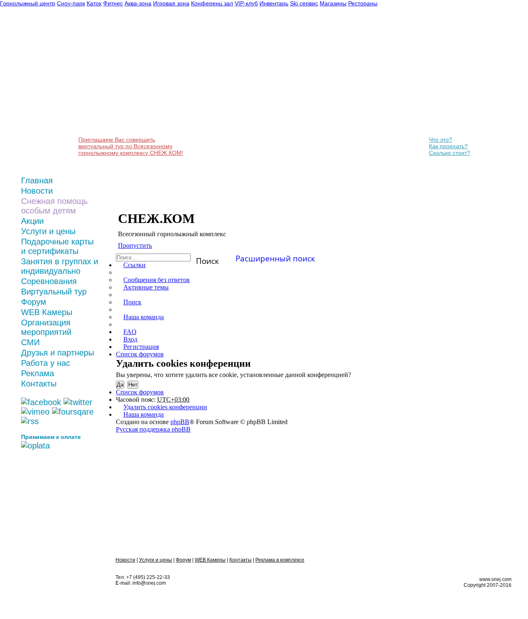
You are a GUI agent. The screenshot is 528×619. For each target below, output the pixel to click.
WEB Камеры (46, 312)
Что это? (440, 139)
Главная (37, 180)
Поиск (207, 258)
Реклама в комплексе (279, 560)
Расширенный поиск (275, 257)
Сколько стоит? (449, 152)
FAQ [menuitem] (130, 331)
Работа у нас (45, 363)
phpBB (179, 421)
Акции (32, 220)
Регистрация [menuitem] (141, 346)
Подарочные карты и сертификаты (57, 246)
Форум (33, 301)
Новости (37, 190)
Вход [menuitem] (130, 339)
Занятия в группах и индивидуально (59, 266)
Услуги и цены (48, 231)
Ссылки (134, 264)
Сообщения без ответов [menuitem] (156, 279)
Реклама (37, 373)
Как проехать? (448, 146)
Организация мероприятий (46, 327)
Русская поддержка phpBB (153, 429)
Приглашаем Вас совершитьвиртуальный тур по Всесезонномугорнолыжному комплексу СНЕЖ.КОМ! (130, 146)
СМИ (30, 342)
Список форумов (140, 392)
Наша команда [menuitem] (143, 316)
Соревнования (49, 281)
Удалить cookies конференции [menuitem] (165, 406)
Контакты (39, 383)
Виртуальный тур (54, 291)
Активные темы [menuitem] (146, 287)
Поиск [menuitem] (132, 302)
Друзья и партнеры (57, 352)
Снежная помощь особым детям (54, 206)
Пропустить (135, 245)
